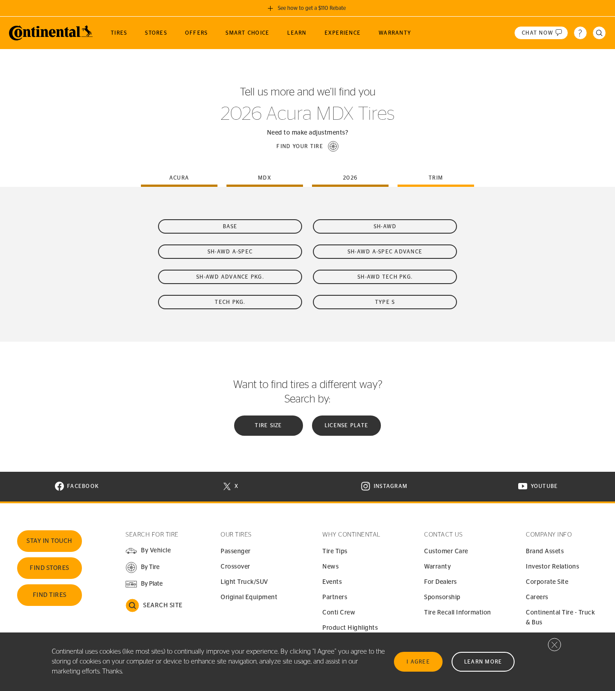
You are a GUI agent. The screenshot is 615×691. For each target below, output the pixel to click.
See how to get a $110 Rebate (312, 8)
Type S (385, 302)
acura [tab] (179, 178)
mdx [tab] (264, 178)
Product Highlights (350, 628)
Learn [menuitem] (296, 33)
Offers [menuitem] (196, 33)
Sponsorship (442, 597)
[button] (307, 146)
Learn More (483, 661)
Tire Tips (335, 551)
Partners (334, 597)
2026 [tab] (350, 178)
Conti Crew (338, 613)
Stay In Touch (49, 541)
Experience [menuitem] (343, 33)
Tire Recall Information (457, 613)
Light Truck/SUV (244, 582)
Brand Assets (545, 551)
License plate (346, 425)
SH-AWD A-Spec (230, 251)
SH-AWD (385, 226)
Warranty (437, 567)
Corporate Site (547, 582)
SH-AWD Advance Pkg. (230, 277)
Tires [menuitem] (119, 33)
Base (230, 226)
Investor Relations (552, 567)
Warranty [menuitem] (395, 33)
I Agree (418, 661)
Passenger (236, 551)
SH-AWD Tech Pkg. (384, 277)
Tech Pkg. (230, 302)
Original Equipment (249, 597)
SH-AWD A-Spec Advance (385, 251)
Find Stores (49, 568)
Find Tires (50, 595)
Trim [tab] (436, 178)
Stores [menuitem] (156, 33)
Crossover (235, 567)
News (330, 567)
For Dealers (440, 582)
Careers (537, 597)
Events (332, 582)
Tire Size (268, 425)
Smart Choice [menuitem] (247, 33)
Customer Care (446, 551)
